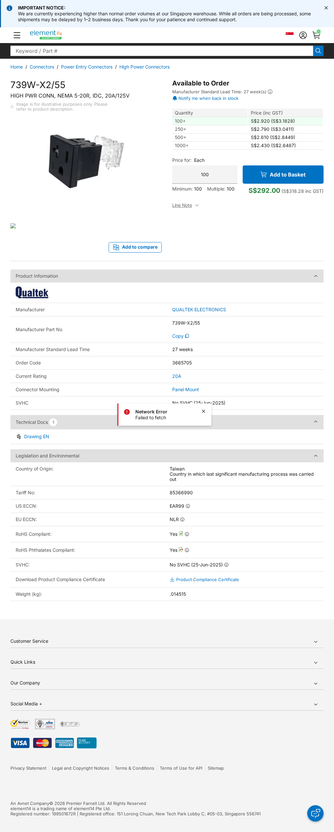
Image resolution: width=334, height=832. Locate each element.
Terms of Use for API (181, 768)
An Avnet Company (29, 803)
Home (16, 66)
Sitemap (216, 768)
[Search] (318, 51)
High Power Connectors (144, 66)
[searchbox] (161, 51)
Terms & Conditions (134, 768)
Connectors (42, 66)
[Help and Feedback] (315, 813)
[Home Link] (58, 35)
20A (176, 376)
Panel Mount (185, 389)
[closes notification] (326, 8)
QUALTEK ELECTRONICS (199, 309)
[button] (17, 35)
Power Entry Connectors (87, 66)
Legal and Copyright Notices (80, 768)
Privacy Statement (28, 768)
